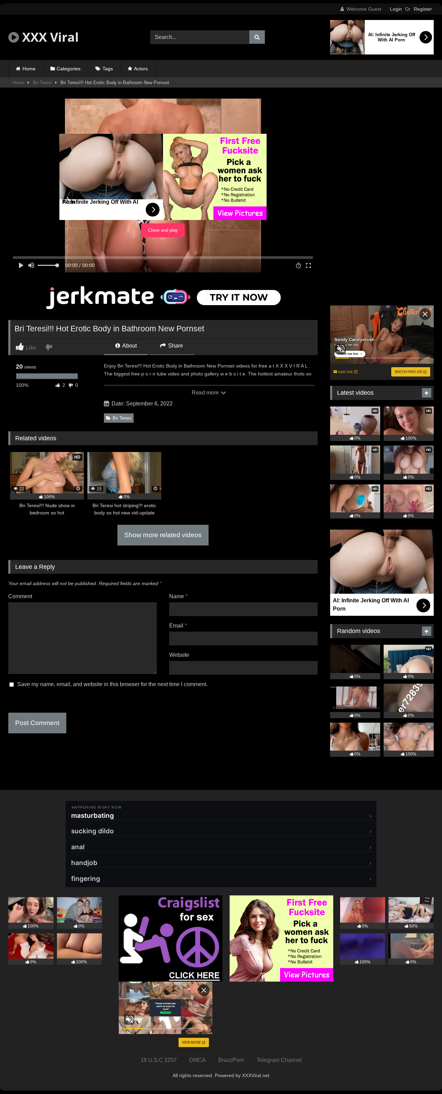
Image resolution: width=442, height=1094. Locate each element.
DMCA (197, 1060)
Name (178, 596)
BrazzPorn (231, 1060)
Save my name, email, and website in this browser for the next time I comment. (112, 684)
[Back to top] (420, 1073)
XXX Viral (49, 37)
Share (175, 346)
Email (178, 626)
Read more (206, 392)
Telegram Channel (279, 1060)
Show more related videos (163, 535)
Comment (20, 596)
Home (29, 68)
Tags (108, 68)
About (129, 346)
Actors (141, 68)
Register (423, 9)
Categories (68, 68)
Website (179, 655)
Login (396, 9)
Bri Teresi (42, 82)
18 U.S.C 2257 (159, 1060)
